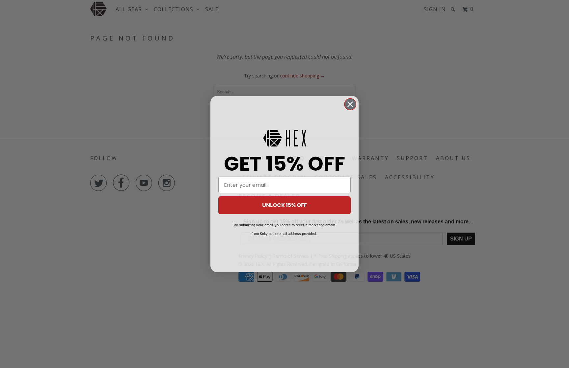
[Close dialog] (350, 104)
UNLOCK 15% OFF (284, 205)
